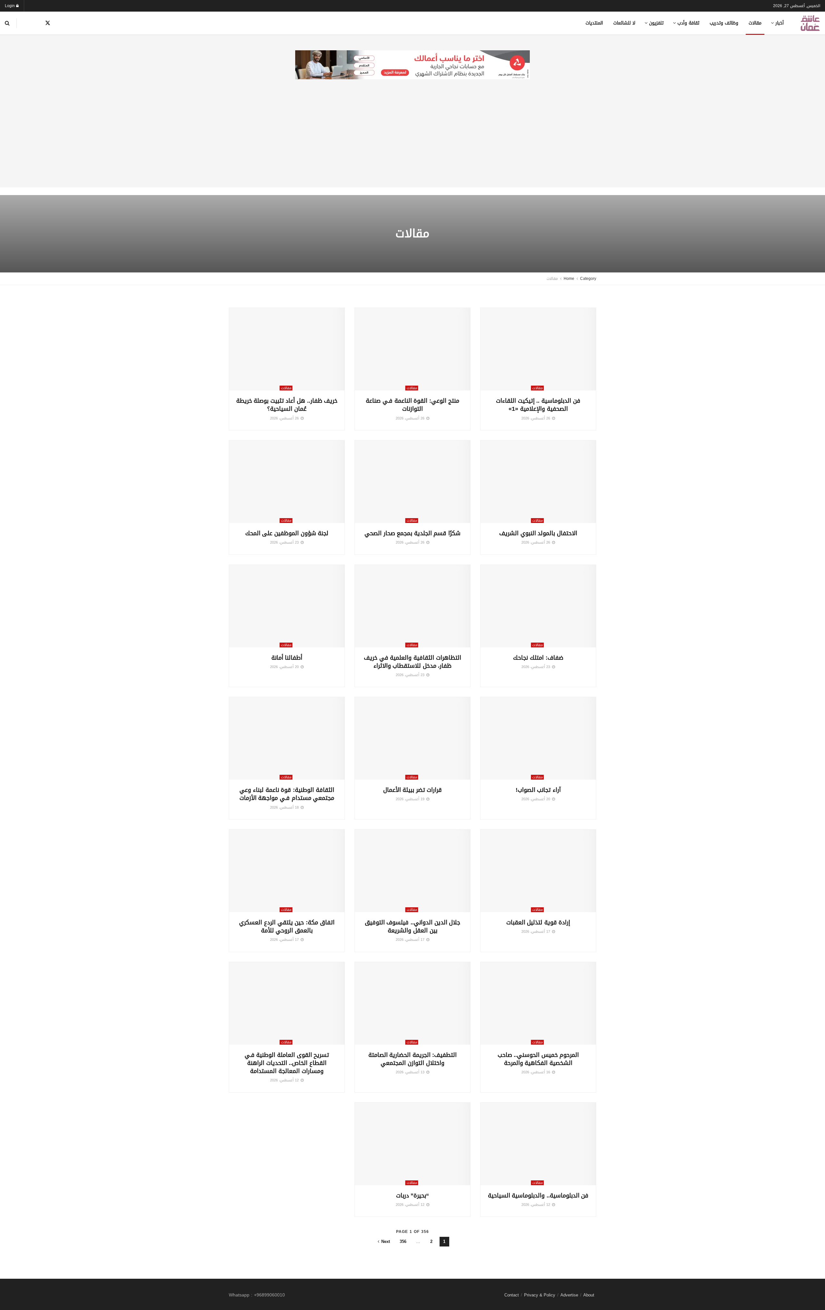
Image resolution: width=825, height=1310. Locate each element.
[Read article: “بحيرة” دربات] (412, 1144)
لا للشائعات (624, 23)
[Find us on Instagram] (36, 23)
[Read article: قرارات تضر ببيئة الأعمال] (412, 738)
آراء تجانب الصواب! (538, 789)
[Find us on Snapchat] (59, 23)
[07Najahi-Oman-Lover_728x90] (412, 65)
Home (569, 278)
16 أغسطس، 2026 (536, 1072)
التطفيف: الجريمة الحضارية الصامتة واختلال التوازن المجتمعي (412, 1059)
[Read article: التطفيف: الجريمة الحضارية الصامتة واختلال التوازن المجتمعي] (412, 1003)
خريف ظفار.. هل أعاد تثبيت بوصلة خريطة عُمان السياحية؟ (287, 404)
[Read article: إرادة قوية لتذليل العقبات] (538, 871)
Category (588, 278)
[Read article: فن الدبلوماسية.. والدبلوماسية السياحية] (538, 1144)
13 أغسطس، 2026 (411, 1072)
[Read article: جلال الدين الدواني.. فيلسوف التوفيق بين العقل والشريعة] (412, 871)
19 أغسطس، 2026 (411, 799)
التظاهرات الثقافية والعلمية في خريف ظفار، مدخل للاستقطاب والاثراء (412, 661)
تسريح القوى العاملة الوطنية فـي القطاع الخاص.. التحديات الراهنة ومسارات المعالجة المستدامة (287, 1063)
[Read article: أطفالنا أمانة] (287, 606)
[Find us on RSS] (26, 23)
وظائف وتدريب (724, 23)
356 (403, 1241)
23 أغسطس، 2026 (285, 542)
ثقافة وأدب (688, 23)
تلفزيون (656, 23)
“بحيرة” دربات (412, 1195)
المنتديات (594, 23)
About (588, 1295)
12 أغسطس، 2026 (285, 1080)
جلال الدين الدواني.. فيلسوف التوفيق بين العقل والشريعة (413, 926)
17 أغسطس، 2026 (536, 931)
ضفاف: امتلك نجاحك (538, 657)
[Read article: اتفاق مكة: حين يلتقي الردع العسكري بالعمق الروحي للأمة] (287, 871)
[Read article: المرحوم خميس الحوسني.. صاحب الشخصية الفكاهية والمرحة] (538, 1003)
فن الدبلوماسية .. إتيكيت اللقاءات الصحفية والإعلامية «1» (538, 404)
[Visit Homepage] (810, 23)
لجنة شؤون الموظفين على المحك (287, 533)
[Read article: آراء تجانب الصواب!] (538, 738)
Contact (511, 1295)
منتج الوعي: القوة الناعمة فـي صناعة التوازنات (412, 404)
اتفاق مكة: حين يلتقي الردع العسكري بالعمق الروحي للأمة (286, 926)
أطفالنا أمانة (287, 657)
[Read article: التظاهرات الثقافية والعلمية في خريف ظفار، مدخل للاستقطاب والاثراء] (412, 606)
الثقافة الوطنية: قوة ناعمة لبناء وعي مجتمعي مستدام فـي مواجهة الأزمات (287, 793)
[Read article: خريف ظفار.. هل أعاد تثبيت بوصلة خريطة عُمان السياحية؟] (287, 349)
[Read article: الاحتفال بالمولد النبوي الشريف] (538, 481)
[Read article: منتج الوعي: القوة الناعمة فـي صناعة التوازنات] (412, 349)
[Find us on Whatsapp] (70, 23)
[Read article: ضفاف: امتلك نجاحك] (538, 606)
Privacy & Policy (539, 1295)
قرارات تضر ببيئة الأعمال (412, 789)
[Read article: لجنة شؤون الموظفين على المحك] (287, 481)
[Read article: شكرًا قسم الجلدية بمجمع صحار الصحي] (412, 481)
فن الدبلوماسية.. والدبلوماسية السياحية (538, 1195)
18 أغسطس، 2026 (285, 807)
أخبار (779, 23)
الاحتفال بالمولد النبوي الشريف (538, 533)
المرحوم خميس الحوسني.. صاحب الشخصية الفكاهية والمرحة (538, 1059)
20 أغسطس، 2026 (285, 667)
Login (10, 5)
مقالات (755, 23)
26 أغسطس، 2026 (536, 418)
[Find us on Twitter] (47, 23)
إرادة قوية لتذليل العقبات (538, 922)
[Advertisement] (412, 142)
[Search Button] (7, 23)
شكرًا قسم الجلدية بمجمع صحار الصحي (412, 533)
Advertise (569, 1295)
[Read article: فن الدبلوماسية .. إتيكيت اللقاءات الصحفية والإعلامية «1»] (538, 349)
